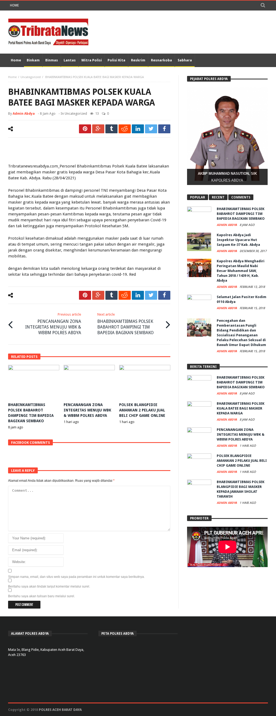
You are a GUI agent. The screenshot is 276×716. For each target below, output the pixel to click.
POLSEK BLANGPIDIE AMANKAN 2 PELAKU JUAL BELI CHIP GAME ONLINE (142, 410)
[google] (98, 128)
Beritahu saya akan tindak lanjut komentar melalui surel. (49, 586)
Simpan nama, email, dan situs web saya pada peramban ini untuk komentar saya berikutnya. (76, 577)
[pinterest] (85, 128)
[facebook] (164, 128)
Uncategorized (30, 77)
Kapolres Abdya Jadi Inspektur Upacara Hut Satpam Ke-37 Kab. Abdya (238, 240)
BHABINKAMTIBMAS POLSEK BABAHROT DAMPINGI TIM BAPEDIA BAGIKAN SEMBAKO (125, 323)
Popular (197, 197)
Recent (218, 197)
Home (14, 5)
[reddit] (125, 128)
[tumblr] (111, 128)
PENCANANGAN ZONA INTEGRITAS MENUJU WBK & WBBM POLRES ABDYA (53, 323)
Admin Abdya (24, 113)
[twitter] (151, 128)
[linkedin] (138, 128)
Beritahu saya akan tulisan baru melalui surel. (41, 596)
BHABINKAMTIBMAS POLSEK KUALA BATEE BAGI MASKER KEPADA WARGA (240, 408)
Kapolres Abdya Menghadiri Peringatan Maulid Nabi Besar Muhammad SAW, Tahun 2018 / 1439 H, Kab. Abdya (240, 270)
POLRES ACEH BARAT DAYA (60, 710)
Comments (240, 197)
